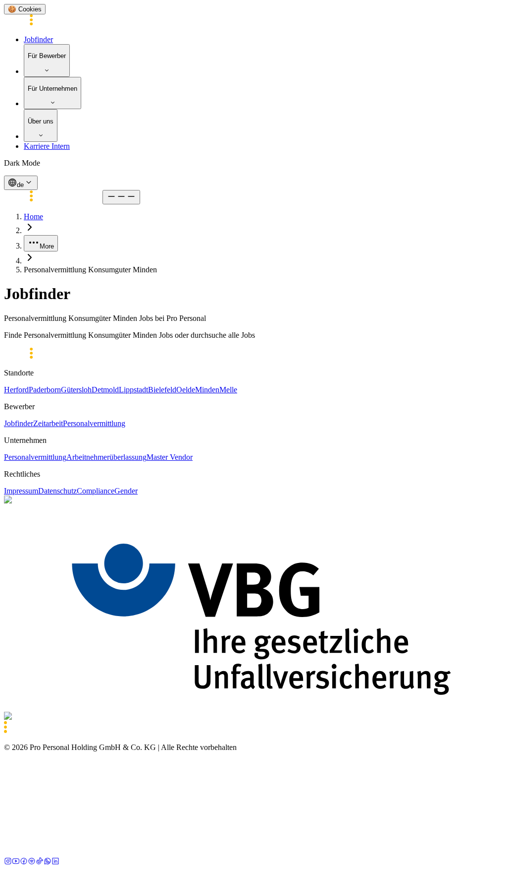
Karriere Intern (47, 146)
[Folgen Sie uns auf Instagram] (8, 862)
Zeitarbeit (48, 423)
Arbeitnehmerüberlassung (106, 457)
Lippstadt (133, 389)
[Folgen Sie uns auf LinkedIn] (55, 862)
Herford (16, 389)
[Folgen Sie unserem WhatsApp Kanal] (47, 862)
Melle (228, 389)
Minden (207, 389)
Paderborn (45, 389)
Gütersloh (76, 389)
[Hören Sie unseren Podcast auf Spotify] (32, 862)
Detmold (105, 389)
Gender (126, 491)
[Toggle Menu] (121, 197)
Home (33, 216)
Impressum (21, 491)
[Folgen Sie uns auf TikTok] (40, 862)
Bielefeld (162, 389)
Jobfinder (38, 39)
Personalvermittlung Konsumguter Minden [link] (90, 269)
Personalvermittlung (94, 423)
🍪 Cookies (25, 9)
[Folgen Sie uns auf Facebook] (24, 862)
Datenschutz (57, 491)
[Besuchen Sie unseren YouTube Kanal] (16, 862)
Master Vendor (170, 457)
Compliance (95, 491)
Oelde (185, 389)
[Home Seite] (53, 22)
